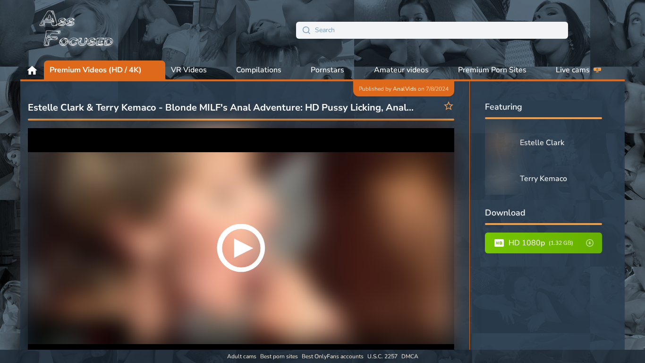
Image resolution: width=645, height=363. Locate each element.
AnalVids (404, 89)
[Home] (77, 30)
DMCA (409, 356)
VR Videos (189, 70)
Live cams (573, 70)
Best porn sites (279, 356)
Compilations (258, 70)
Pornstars (327, 70)
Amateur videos (401, 70)
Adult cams (241, 356)
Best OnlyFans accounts (333, 356)
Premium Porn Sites (492, 70)
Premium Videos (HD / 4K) (96, 70)
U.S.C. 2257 (382, 356)
